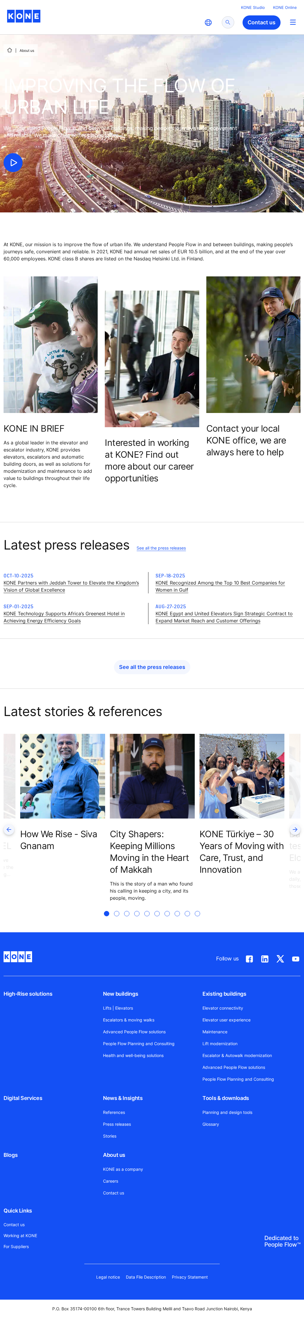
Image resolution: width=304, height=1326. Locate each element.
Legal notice (108, 1276)
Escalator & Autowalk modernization (237, 1055)
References (114, 1112)
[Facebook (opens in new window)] (249, 958)
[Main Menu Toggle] (293, 22)
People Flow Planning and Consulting (139, 1043)
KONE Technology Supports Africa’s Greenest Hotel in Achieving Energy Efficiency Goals (64, 617)
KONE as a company (123, 1169)
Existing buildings (224, 994)
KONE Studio (253, 7)
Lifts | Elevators (118, 1007)
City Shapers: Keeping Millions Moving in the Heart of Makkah (149, 852)
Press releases (117, 1124)
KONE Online (285, 7)
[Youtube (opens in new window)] (295, 958)
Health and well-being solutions (133, 1055)
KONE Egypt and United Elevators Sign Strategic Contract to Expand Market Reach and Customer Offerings (224, 617)
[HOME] (9, 50)
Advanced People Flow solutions (134, 1031)
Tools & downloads (225, 1098)
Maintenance (214, 1031)
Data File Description (146, 1276)
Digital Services (23, 1098)
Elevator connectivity (222, 1007)
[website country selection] (208, 22)
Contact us (113, 1192)
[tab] (106, 920)
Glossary (210, 1124)
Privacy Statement (190, 1276)
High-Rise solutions (28, 994)
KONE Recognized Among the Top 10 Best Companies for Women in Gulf (220, 586)
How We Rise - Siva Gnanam (58, 840)
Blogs (11, 1155)
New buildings (120, 994)
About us (114, 1155)
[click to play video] (13, 162)
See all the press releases (161, 547)
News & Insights (123, 1098)
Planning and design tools (227, 1112)
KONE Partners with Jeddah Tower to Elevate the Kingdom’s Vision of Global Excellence (71, 586)
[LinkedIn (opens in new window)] (265, 958)
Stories (109, 1135)
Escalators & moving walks (128, 1019)
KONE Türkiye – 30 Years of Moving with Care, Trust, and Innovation (242, 852)
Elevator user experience (226, 1019)
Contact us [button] (262, 22)
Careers (110, 1181)
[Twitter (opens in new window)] (280, 958)
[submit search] (228, 22)
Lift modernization (220, 1043)
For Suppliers (16, 1246)
